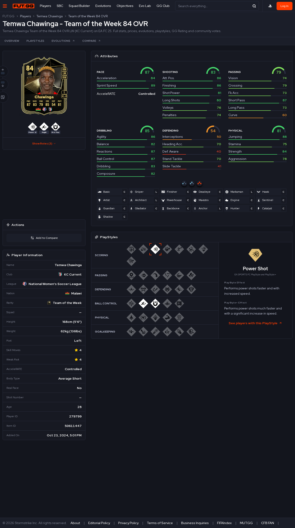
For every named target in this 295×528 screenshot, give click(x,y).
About (75, 523)
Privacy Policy (128, 523)
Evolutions (103, 6)
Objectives (125, 6)
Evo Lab (145, 6)
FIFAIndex (224, 523)
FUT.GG (9, 16)
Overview (11, 41)
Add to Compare (47, 238)
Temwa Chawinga (49, 16)
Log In (284, 6)
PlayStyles (35, 41)
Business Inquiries (195, 523)
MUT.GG (246, 523)
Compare (89, 41)
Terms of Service (160, 523)
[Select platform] (270, 6)
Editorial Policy (99, 523)
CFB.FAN (267, 523)
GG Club (163, 6)
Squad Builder (79, 6)
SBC (60, 6)
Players (45, 6)
